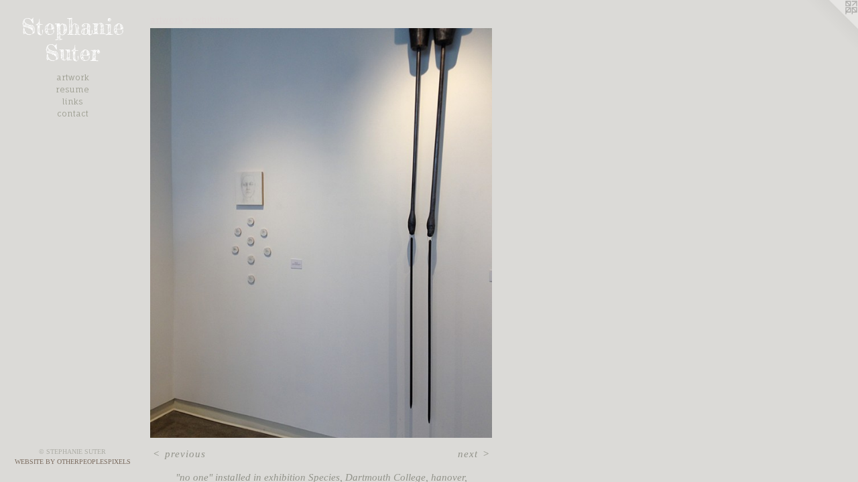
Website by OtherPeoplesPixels (73, 461)
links (72, 101)
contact (72, 113)
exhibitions (215, 20)
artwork (72, 77)
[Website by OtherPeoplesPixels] (831, 27)
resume (72, 89)
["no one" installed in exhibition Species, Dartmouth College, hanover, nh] (321, 233)
